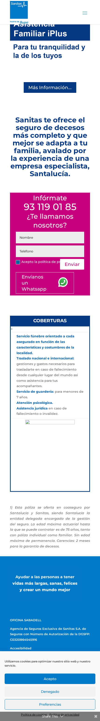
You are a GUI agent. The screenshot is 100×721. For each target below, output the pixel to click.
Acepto (50, 679)
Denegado (50, 691)
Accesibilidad (20, 648)
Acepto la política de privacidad (47, 262)
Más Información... (50, 87)
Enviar (72, 264)
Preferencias (50, 704)
